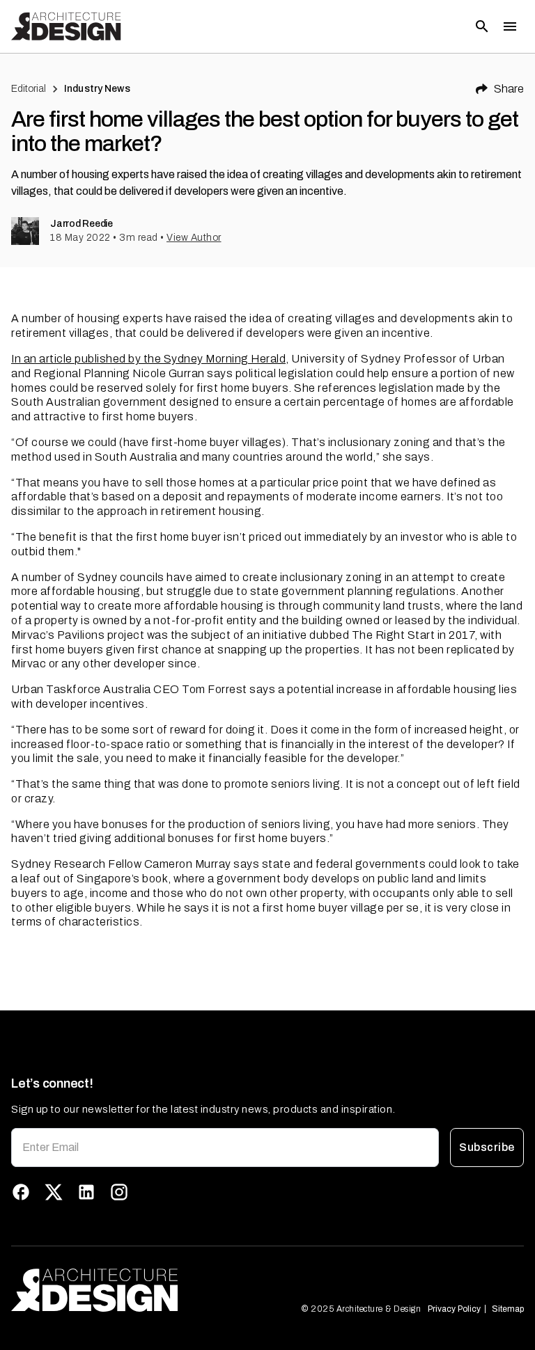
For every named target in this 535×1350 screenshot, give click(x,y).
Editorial (28, 89)
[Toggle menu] (510, 26)
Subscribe (486, 1147)
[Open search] (482, 26)
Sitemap (508, 1309)
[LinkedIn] (86, 1192)
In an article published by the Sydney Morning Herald (148, 359)
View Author (194, 237)
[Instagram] (119, 1192)
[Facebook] (21, 1192)
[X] (53, 1192)
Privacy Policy (454, 1309)
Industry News (97, 89)
